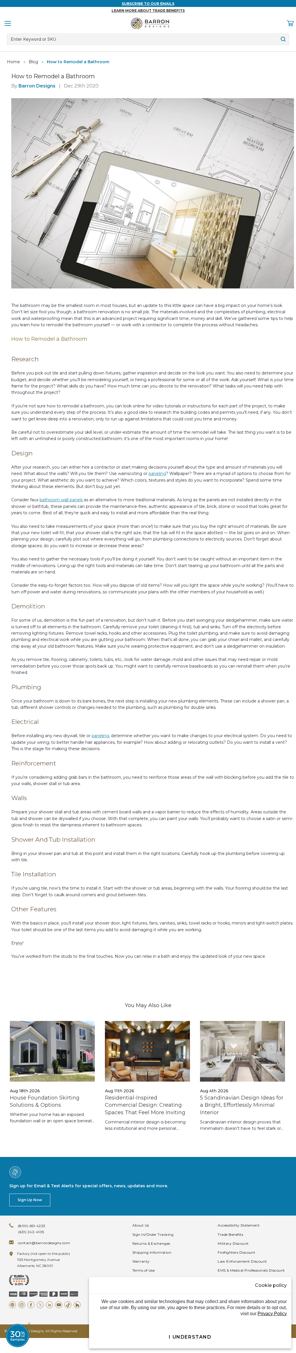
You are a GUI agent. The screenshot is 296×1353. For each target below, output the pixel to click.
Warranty (141, 1261)
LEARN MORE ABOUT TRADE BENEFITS (148, 10)
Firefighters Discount (236, 1252)
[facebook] (30, 1304)
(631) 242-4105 (31, 1232)
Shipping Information (152, 1252)
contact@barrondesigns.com (44, 1243)
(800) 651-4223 (31, 1226)
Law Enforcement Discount (242, 1261)
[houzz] (77, 1304)
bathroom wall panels (61, 499)
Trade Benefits (230, 1234)
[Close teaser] (29, 1324)
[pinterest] (12, 1304)
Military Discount (233, 1243)
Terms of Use (143, 1270)
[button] (17, 1335)
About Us (140, 1225)
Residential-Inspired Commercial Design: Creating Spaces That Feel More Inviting (145, 1105)
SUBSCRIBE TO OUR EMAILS (148, 3)
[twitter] (40, 1304)
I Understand (190, 1337)
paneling (157, 473)
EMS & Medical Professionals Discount (251, 1270)
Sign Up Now (30, 1200)
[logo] (150, 23)
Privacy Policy (272, 1313)
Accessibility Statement (239, 1225)
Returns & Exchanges (151, 1243)
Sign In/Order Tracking (153, 1234)
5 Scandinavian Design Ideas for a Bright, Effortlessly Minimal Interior (241, 1105)
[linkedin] (49, 1304)
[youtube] (58, 1304)
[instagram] (21, 1304)
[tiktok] (67, 1304)
